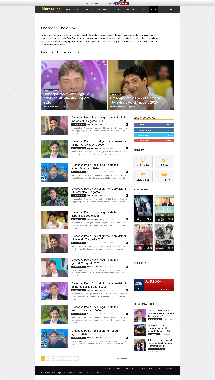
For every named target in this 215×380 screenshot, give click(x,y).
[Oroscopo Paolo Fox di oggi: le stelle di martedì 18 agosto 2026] (54, 314)
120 (75, 358)
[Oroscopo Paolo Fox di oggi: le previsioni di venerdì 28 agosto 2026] (74, 89)
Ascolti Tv (89, 9)
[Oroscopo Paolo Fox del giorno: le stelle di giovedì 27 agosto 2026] (141, 89)
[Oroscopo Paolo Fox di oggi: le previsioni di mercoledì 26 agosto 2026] (54, 125)
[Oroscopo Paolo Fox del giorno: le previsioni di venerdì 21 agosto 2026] (54, 243)
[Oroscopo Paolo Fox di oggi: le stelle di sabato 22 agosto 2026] (54, 220)
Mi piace (169, 125)
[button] (171, 9)
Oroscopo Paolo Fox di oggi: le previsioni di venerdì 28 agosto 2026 (161, 313)
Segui (170, 130)
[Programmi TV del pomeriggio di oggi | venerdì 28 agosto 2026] (140, 330)
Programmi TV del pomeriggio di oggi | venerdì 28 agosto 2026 (159, 328)
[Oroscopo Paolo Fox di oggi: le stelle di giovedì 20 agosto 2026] (54, 267)
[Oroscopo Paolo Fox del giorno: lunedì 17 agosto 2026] (54, 338)
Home (68, 9)
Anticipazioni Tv (102, 9)
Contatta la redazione (129, 368)
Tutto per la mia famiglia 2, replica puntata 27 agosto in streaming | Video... (160, 343)
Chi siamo (108, 368)
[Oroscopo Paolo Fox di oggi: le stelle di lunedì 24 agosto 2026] (54, 172)
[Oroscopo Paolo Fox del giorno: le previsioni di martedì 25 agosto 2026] (54, 149)
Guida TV (77, 9)
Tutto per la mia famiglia (156, 349)
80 (69, 358)
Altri (152, 9)
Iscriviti (169, 140)
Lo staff (117, 368)
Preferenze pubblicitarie (165, 368)
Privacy (142, 368)
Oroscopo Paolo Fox (51, 90)
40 (64, 358)
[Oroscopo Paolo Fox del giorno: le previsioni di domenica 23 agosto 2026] (54, 196)
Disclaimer (151, 368)
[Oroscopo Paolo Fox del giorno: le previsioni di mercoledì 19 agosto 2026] (54, 291)
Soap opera (116, 9)
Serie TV (144, 9)
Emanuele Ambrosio (51, 107)
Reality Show (131, 9)
